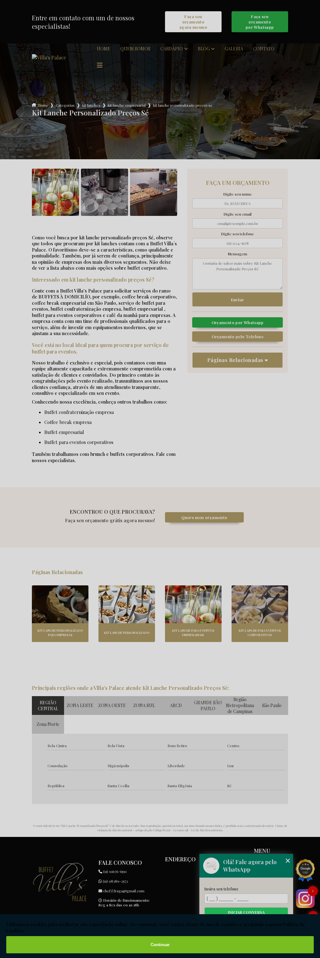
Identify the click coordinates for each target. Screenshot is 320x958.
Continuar (160, 944)
